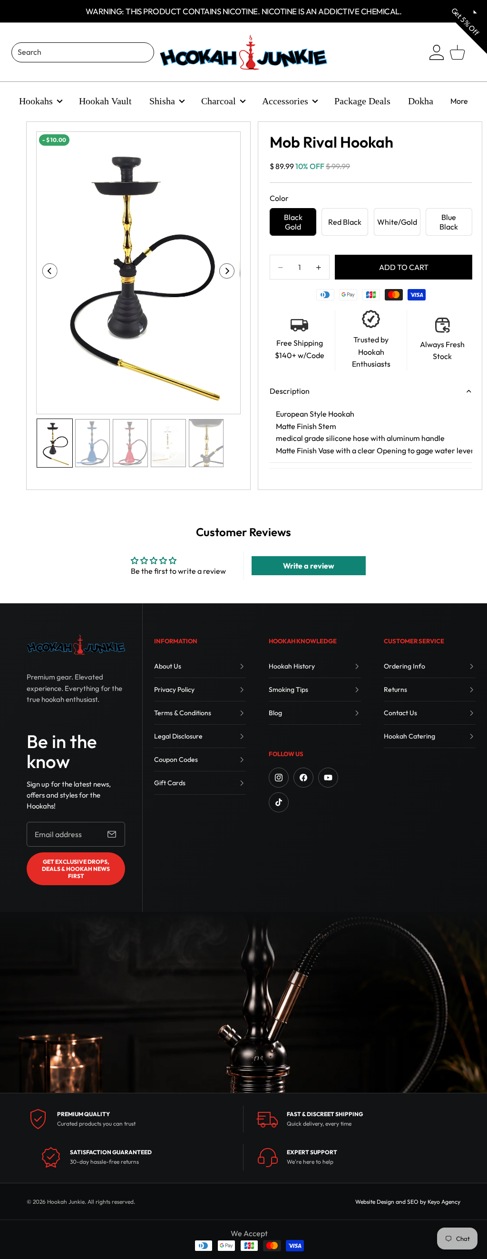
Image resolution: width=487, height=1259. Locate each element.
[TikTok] (279, 802)
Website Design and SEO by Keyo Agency (407, 1201)
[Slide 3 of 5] (130, 443)
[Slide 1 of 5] (55, 443)
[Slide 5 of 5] (206, 443)
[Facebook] (303, 778)
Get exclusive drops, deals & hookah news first (76, 868)
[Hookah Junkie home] (76, 644)
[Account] (436, 52)
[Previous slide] (47, 272)
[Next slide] (230, 272)
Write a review (308, 565)
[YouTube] (328, 778)
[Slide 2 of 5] (93, 443)
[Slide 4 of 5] (168, 443)
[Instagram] (279, 778)
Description (290, 391)
